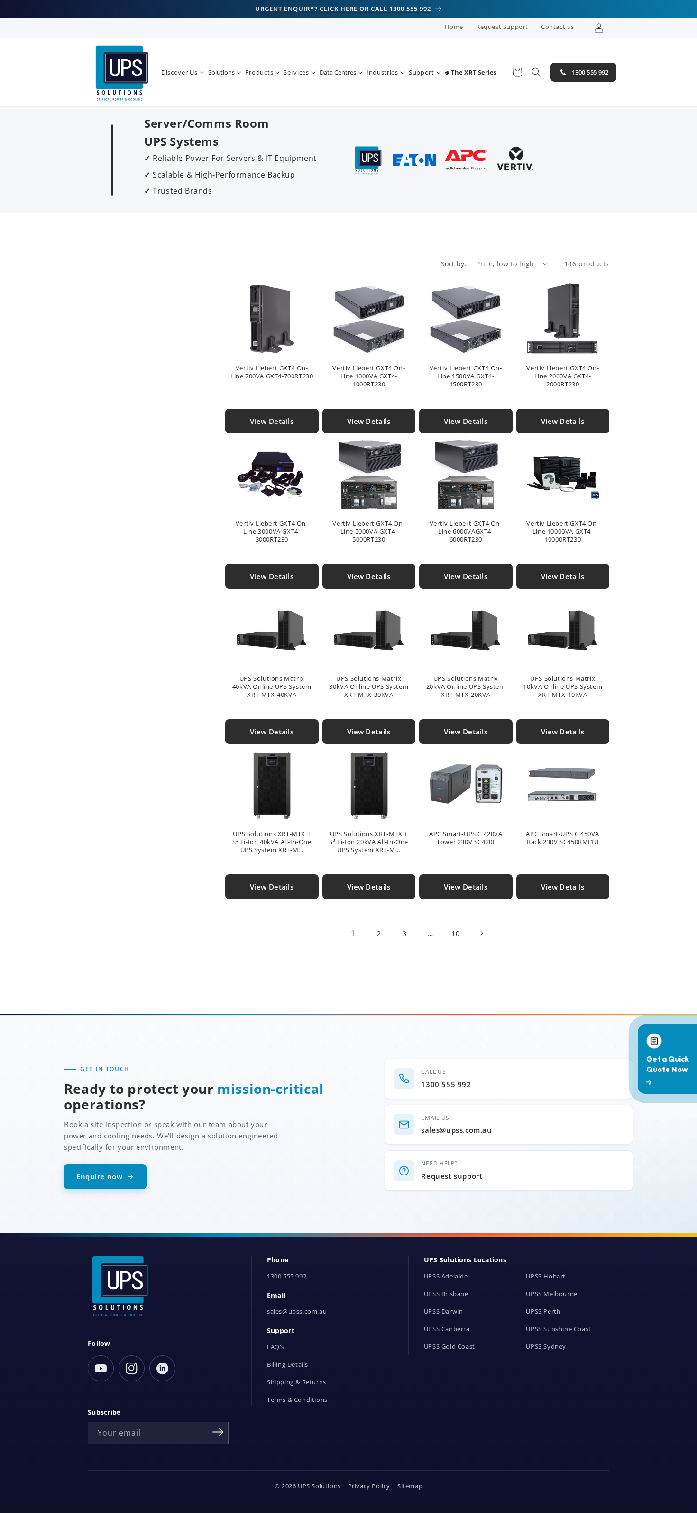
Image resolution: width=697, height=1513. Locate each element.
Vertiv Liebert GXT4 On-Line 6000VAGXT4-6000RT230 (466, 531)
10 (455, 933)
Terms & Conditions (297, 1400)
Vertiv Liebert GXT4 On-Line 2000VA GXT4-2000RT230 (562, 376)
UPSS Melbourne (551, 1294)
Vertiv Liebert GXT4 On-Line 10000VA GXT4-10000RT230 (562, 531)
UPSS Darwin (443, 1311)
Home (454, 26)
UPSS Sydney (546, 1347)
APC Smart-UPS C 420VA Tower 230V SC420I (466, 838)
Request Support (502, 26)
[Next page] (481, 933)
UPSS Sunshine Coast (558, 1329)
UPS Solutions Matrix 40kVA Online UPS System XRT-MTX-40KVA (272, 687)
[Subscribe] (218, 1432)
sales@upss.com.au (297, 1311)
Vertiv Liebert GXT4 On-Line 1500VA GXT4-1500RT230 (466, 376)
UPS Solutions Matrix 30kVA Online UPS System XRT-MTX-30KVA (368, 687)
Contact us (557, 26)
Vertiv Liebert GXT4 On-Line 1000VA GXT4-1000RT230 (368, 376)
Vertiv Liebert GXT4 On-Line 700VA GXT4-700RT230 (271, 372)
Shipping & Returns (296, 1382)
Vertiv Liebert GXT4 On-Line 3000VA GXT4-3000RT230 (272, 531)
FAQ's (275, 1347)
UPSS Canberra (447, 1329)
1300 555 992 (286, 1276)
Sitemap (409, 1486)
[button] (182, 72)
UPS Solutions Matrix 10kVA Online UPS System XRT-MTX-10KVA (562, 687)
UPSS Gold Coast (449, 1347)
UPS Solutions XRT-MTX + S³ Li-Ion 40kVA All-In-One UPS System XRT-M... (272, 842)
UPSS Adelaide (446, 1276)
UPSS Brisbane (446, 1294)
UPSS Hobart (546, 1276)
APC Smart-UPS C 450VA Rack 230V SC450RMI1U (562, 838)
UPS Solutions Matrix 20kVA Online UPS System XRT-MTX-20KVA (465, 687)
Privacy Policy (369, 1486)
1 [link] (353, 933)
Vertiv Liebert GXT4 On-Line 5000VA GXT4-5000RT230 (368, 531)
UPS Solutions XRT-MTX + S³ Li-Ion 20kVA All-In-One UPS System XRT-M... (368, 842)
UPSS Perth (543, 1311)
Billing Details (287, 1365)
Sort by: (454, 263)
